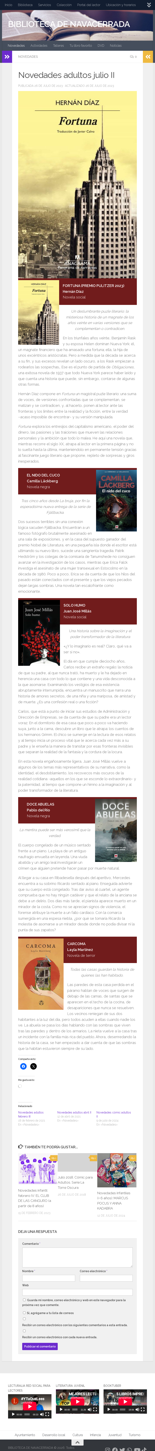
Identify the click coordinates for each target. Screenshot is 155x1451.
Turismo (134, 1435)
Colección (64, 5)
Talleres (58, 46)
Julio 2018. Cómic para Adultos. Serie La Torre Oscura (75, 1182)
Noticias (116, 46)
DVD (101, 46)
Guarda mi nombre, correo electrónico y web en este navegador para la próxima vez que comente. (74, 1303)
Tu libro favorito (81, 46)
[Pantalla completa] (47, 1414)
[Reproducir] (13, 1414)
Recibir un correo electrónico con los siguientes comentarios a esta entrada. (75, 1325)
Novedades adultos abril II (74, 1112)
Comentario (31, 1243)
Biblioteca (25, 5)
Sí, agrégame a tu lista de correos (50, 1313)
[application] (29, 1406)
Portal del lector (88, 5)
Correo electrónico (93, 1271)
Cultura (77, 1435)
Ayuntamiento (25, 1435)
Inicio (8, 5)
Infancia (95, 1435)
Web (25, 1285)
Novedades (16, 46)
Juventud (114, 1435)
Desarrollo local (53, 1435)
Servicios (44, 5)
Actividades (38, 46)
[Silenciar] (42, 1414)
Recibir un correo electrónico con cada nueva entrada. (59, 1337)
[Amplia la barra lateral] (7, 57)
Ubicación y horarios (121, 5)
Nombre (28, 1271)
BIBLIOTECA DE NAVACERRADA (69, 24)
